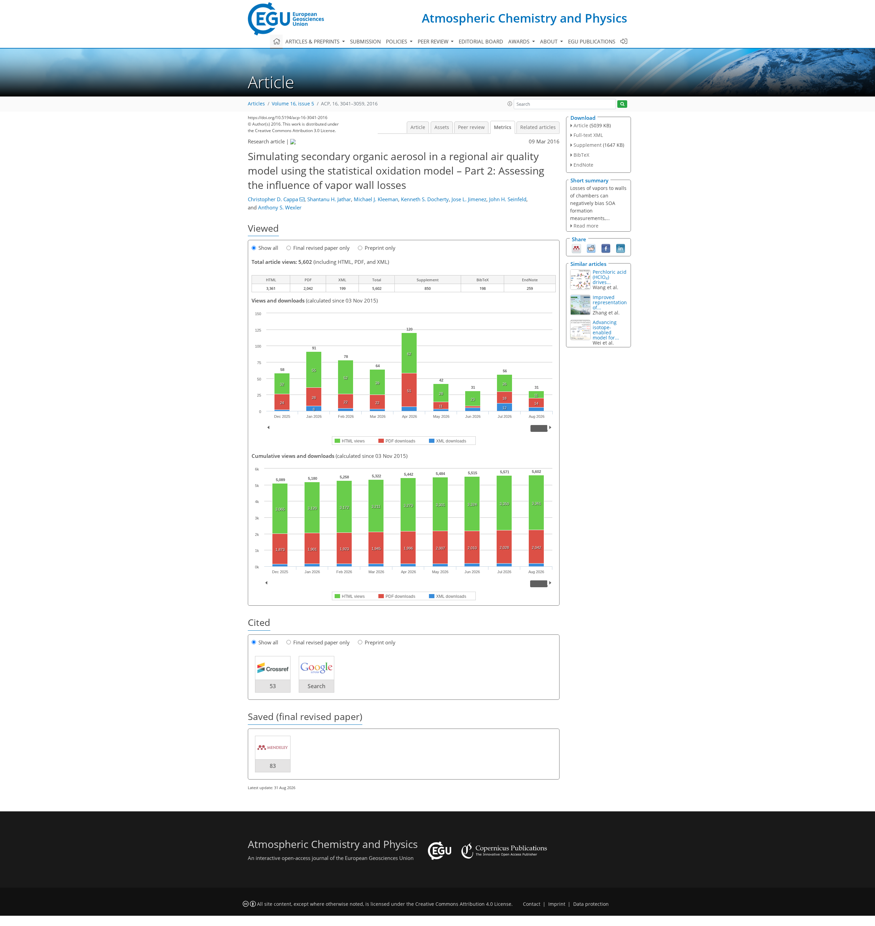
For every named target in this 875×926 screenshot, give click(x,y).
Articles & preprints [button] (313, 41)
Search (316, 686)
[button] (510, 104)
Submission (365, 41)
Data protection (591, 904)
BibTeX (581, 155)
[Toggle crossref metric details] (272, 667)
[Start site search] (622, 104)
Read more (586, 225)
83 (273, 766)
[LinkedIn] (620, 248)
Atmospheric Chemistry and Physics (524, 18)
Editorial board (481, 41)
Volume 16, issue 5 (293, 104)
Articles (256, 104)
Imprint (556, 904)
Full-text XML (588, 135)
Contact (531, 904)
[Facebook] (605, 248)
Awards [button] (519, 41)
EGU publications (591, 41)
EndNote (583, 165)
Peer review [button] (434, 41)
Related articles (538, 127)
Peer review (471, 127)
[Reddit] (591, 248)
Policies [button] (397, 41)
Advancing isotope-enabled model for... (606, 330)
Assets (441, 127)
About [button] (549, 41)
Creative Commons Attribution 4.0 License (463, 904)
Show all (268, 247)
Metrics (502, 127)
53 (273, 686)
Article (417, 127)
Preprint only (380, 247)
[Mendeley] (576, 248)
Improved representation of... (610, 302)
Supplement (588, 145)
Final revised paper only (321, 247)
